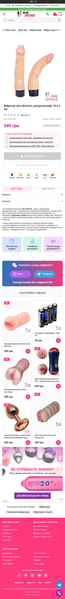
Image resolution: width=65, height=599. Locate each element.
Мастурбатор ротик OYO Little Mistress (17, 345)
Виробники (7, 553)
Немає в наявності (34, 156)
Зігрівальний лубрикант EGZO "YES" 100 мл (32, 146)
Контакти (55, 6)
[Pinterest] (45, 575)
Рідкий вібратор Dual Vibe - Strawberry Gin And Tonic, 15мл (32, 138)
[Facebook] (19, 575)
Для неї (23, 30)
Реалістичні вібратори (18, 512)
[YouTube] (39, 575)
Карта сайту (39, 563)
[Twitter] (25, 575)
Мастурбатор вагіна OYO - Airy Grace (15, 391)
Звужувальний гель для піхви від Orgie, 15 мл (32, 142)
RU (36, 1)
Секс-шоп (10, 30)
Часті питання (40, 553)
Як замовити (17, 6)
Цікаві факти (7, 563)
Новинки (6, 540)
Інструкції (6, 560)
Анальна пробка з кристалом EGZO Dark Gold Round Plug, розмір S (17, 436)
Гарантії (37, 560)
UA (31, 1)
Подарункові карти (42, 556)
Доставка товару (41, 526)
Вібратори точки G (54, 30)
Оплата (28, 6)
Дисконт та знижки (41, 533)
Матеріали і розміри (11, 556)
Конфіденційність (41, 6)
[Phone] (48, 14)
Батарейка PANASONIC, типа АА (47, 334)
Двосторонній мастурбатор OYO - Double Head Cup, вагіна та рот (47, 380)
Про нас (6, 526)
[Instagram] (32, 575)
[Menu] (4, 14)
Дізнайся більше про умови (32, 496)
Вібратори (35, 30)
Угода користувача (32, 592)
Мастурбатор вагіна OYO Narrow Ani (45, 436)
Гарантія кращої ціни (42, 536)
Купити (28, 351)
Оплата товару (39, 529)
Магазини (6, 536)
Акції (8, 6)
